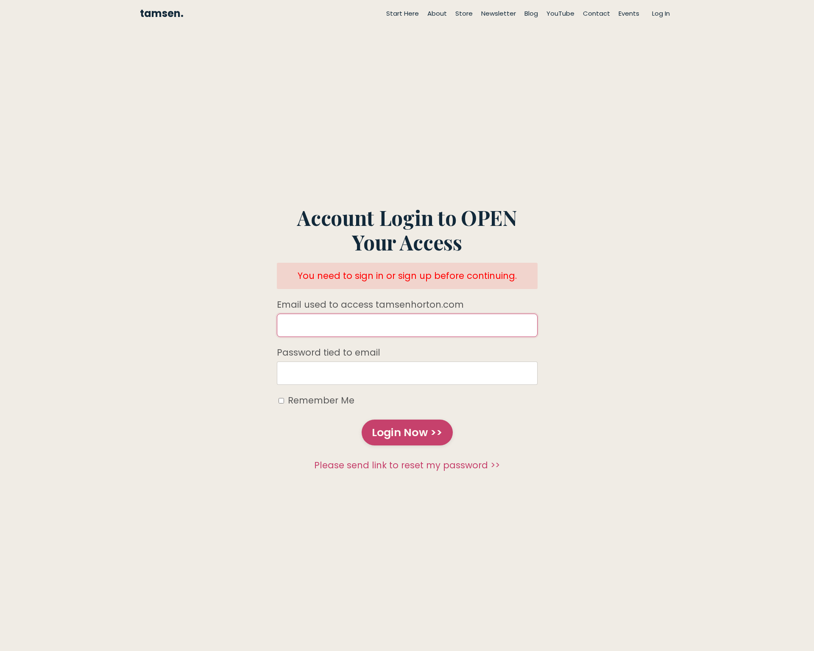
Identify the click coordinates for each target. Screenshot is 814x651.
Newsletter (498, 13)
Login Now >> (407, 432)
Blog (531, 13)
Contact (596, 13)
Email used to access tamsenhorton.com (370, 304)
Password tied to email (328, 352)
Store (464, 13)
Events (629, 13)
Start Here (402, 13)
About (437, 13)
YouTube (560, 13)
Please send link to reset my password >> (407, 465)
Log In (661, 13)
